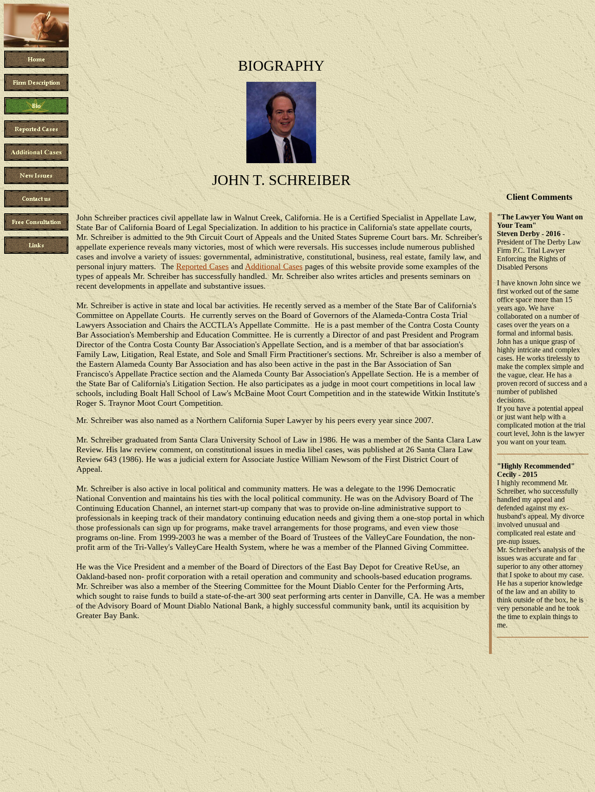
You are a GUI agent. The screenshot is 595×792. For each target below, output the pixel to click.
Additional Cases (274, 266)
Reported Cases (202, 266)
